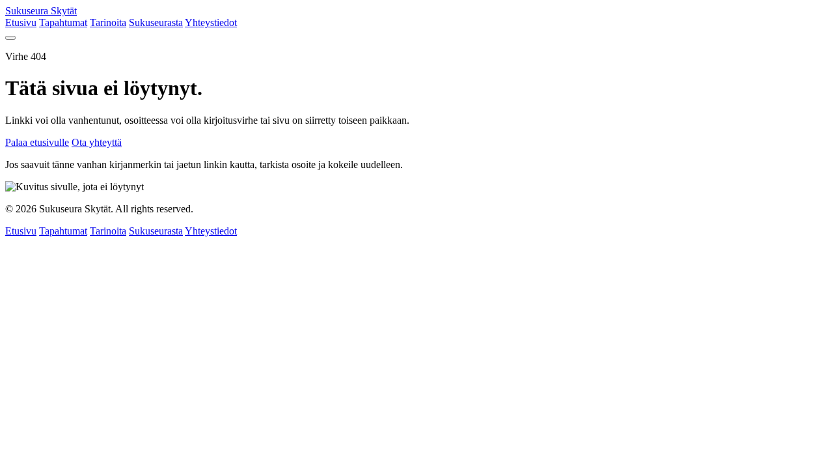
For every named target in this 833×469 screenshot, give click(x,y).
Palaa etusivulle (37, 142)
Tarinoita (108, 22)
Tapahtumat (63, 22)
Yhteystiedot (211, 22)
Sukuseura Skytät (41, 10)
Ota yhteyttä (97, 142)
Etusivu (20, 22)
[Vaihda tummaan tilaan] (10, 38)
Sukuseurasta (156, 22)
